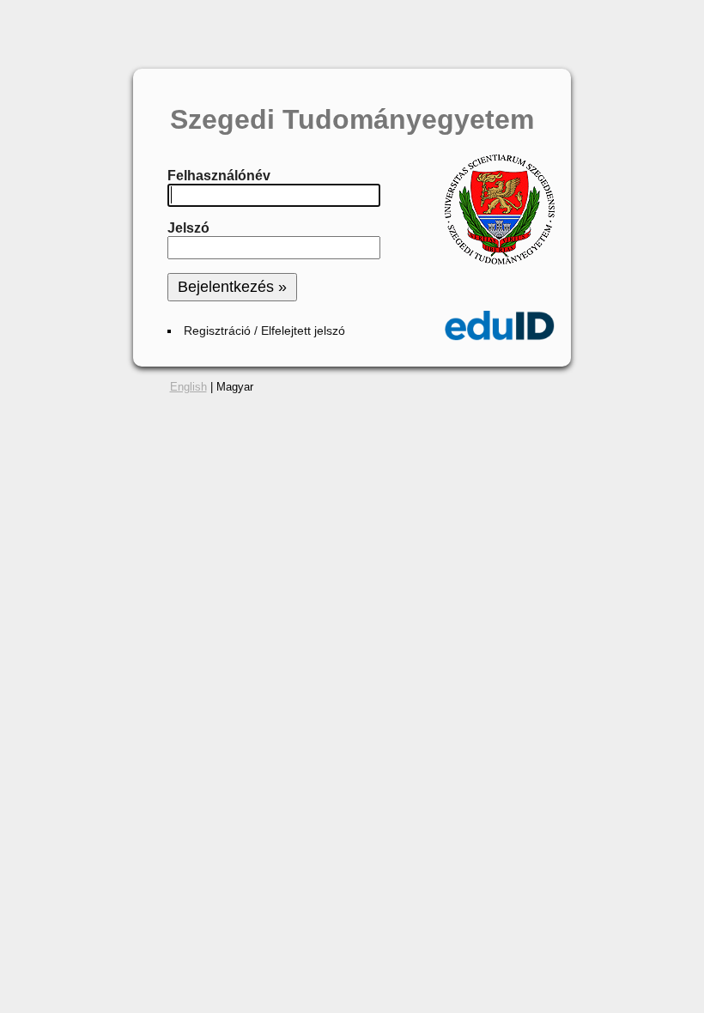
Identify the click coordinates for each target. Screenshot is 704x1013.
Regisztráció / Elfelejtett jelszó (264, 331)
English (188, 386)
